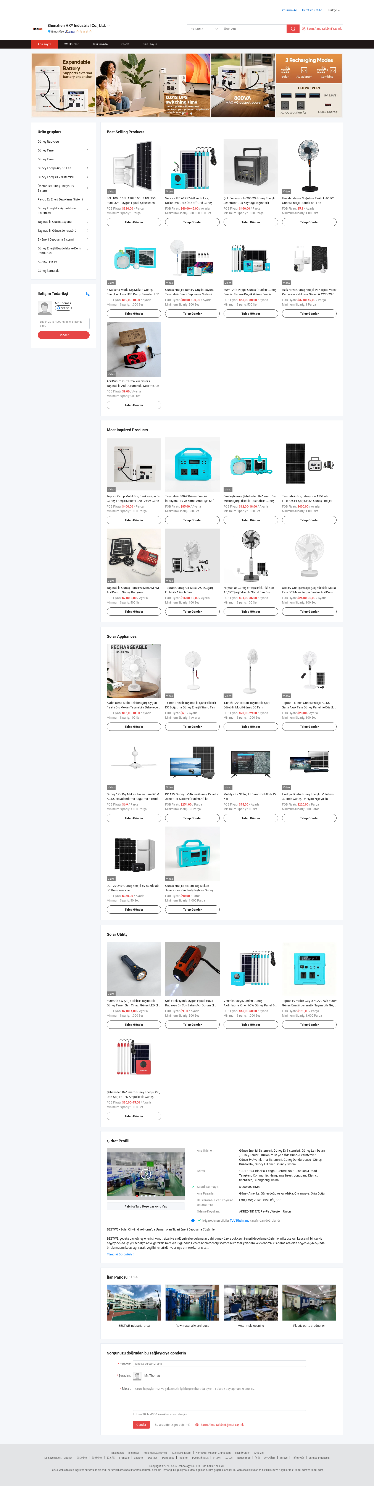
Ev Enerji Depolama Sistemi (56, 239)
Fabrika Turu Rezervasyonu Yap (146, 1206)
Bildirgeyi (133, 1452)
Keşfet (125, 44)
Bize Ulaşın (149, 44)
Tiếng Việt (298, 1457)
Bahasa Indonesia (319, 1457)
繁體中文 (97, 1457)
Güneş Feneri (46, 150)
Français (124, 1457)
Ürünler (74, 44)
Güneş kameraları (49, 271)
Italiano (183, 1457)
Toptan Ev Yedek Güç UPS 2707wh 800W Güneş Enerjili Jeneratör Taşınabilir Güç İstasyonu (309, 1005)
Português (168, 1457)
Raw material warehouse (192, 1325)
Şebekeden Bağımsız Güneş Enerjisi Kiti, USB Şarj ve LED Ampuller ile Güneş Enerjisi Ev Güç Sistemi (133, 1096)
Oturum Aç (289, 10)
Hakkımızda (100, 44)
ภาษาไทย (269, 1457)
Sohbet (65, 308)
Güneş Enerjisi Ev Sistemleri (56, 177)
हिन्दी (257, 1457)
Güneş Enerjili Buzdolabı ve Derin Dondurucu (59, 250)
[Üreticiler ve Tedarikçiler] (59, 8)
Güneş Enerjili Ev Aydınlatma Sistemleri (57, 210)
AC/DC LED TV (47, 262)
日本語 (111, 1457)
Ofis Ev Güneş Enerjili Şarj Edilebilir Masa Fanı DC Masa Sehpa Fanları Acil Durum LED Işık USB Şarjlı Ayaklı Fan (309, 592)
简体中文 (82, 1457)
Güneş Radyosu (48, 141)
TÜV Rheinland (240, 1220)
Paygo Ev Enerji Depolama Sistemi (60, 199)
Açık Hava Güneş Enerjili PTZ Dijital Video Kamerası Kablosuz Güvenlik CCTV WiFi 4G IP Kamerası (309, 294)
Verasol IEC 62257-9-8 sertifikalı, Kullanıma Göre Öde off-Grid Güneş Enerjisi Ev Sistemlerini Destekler (188, 202)
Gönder (141, 1425)
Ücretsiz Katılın (312, 10)
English (68, 1457)
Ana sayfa (44, 44)
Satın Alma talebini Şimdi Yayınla (220, 1425)
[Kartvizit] (88, 293)
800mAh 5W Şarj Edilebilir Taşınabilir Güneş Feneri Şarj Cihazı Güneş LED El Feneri (132, 1005)
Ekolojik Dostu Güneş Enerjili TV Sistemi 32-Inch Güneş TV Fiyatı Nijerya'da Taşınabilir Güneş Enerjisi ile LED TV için (308, 798)
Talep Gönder (134, 222)
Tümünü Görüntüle (119, 1254)
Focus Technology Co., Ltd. (185, 1466)
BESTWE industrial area (134, 1325)
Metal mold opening (251, 1325)
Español (138, 1457)
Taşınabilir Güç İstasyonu (55, 222)
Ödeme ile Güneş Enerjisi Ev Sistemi (56, 188)
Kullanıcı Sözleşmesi (155, 1452)
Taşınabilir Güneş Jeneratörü (57, 230)
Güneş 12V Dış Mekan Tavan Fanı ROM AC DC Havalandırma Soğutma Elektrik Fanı (133, 798)
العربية (228, 1457)
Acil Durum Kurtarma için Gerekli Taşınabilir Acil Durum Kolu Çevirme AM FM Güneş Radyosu (133, 385)
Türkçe (283, 1457)
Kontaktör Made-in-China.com (213, 1452)
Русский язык (200, 1457)
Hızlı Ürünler (242, 1452)
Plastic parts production (309, 1325)
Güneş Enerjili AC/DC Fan (54, 168)
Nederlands (243, 1457)
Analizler (259, 1452)
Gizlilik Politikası (181, 1452)
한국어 (217, 1457)
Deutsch (153, 1457)
